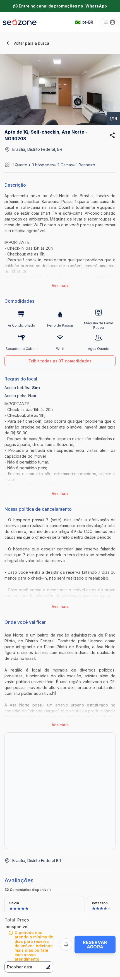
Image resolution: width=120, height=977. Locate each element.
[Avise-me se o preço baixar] (66, 944)
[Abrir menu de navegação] (108, 22)
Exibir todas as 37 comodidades (60, 361)
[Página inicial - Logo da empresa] (20, 22)
